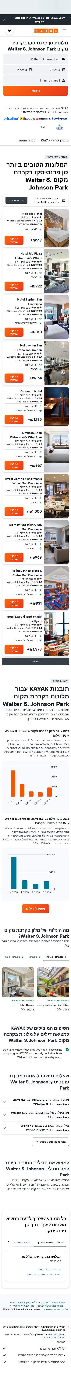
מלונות (44, 1302)
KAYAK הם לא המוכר (52, 1348)
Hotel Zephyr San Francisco (29, 301)
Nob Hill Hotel (32, 214)
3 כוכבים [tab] (34, 956)
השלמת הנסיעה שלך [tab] (50, 1242)
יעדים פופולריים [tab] (21, 1242)
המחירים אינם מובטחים (54, 1337)
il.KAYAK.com (59, 1302)
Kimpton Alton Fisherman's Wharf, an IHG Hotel (26, 435)
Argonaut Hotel (31, 391)
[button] (4, 20)
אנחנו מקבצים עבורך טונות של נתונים (41, 1355)
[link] (35, 908)
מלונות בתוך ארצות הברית (50, 1305)
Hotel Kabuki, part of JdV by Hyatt (24, 619)
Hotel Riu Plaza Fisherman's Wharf (28, 256)
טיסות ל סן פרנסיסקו (49, 1269)
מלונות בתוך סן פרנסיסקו (56, 1309)
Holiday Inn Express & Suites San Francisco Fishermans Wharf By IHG (23, 573)
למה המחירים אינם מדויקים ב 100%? (42, 1362)
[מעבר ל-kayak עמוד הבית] (46, 31)
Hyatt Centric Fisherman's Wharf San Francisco (23, 481)
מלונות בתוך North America (23, 1302)
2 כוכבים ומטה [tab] (14, 956)
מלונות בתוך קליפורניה (23, 1305)
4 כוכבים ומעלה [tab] (56, 956)
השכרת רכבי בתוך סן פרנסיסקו (44, 1274)
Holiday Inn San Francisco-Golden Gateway (29, 347)
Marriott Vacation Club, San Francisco (25, 527)
